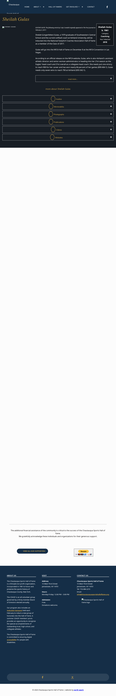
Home (26, 7)
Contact (90, 7)
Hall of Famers (55, 7)
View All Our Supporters (34, 551)
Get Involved (72, 7)
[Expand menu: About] (43, 6)
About (36, 7)
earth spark (79, 690)
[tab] (75, 78)
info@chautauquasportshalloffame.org (93, 594)
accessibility (12, 640)
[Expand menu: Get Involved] (82, 6)
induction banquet (14, 610)
